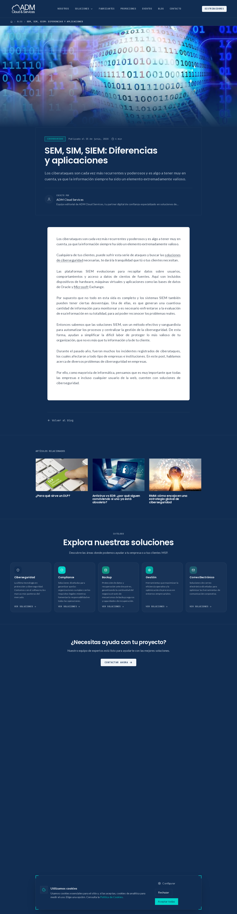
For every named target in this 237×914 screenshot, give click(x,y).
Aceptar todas (166, 901)
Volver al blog (62, 420)
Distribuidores (214, 8)
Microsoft (81, 287)
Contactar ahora (116, 662)
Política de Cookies (111, 897)
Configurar (168, 883)
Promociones (128, 8)
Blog (161, 8)
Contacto (175, 8)
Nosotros (63, 8)
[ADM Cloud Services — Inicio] (23, 8)
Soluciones (82, 8)
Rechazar (163, 892)
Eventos (147, 8)
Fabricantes (107, 8)
